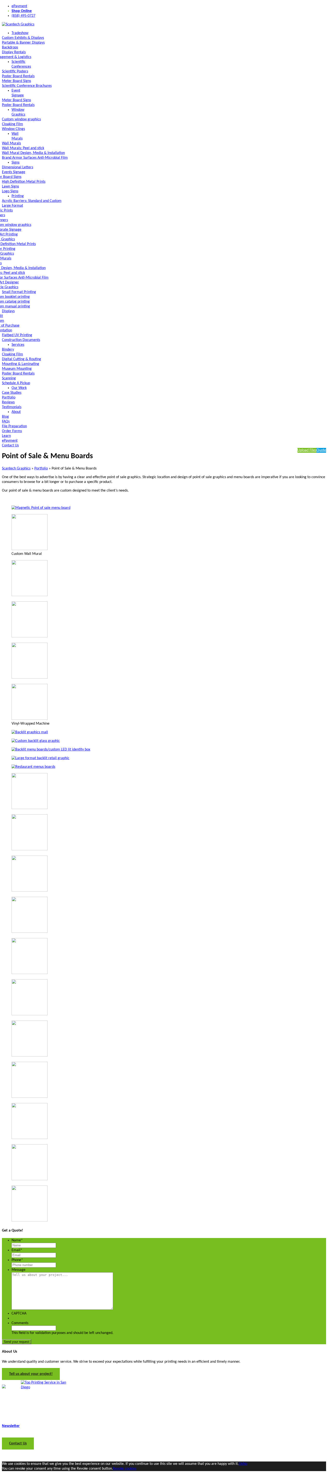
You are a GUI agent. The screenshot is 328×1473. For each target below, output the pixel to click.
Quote (321, 450)
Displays (8, 311)
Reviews (8, 402)
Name (17, 1240)
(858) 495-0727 (23, 16)
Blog (5, 417)
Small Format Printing (19, 292)
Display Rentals (14, 52)
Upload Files (307, 450)
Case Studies (11, 393)
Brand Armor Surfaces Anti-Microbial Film (35, 158)
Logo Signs (10, 191)
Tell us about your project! (31, 1374)
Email (17, 1250)
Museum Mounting (17, 369)
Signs (15, 162)
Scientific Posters (15, 71)
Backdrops (10, 47)
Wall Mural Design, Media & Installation (33, 153)
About (16, 412)
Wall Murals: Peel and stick (23, 148)
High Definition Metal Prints (23, 182)
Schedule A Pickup (16, 383)
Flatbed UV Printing (17, 335)
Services (18, 345)
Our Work (19, 388)
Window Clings (13, 129)
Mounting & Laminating (20, 364)
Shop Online (22, 11)
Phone (17, 1260)
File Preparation (14, 426)
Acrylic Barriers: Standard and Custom (31, 201)
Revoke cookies (124, 1469)
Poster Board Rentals (18, 76)
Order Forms (12, 431)
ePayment (19, 6)
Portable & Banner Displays (23, 43)
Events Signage (13, 172)
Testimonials (11, 407)
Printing (18, 196)
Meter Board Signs (16, 81)
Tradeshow (20, 33)
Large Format (12, 206)
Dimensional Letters (17, 167)
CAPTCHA (19, 1313)
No (245, 1464)
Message (18, 1270)
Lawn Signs (10, 186)
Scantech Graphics (16, 468)
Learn (6, 436)
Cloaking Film (12, 124)
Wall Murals (11, 143)
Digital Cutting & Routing (21, 359)
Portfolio (8, 397)
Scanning (9, 378)
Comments (20, 1323)
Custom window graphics (21, 119)
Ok (241, 1464)
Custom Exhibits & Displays (23, 38)
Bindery (8, 350)
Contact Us (10, 445)
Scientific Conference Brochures (27, 86)
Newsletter (11, 1426)
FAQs (6, 421)
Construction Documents (21, 340)
